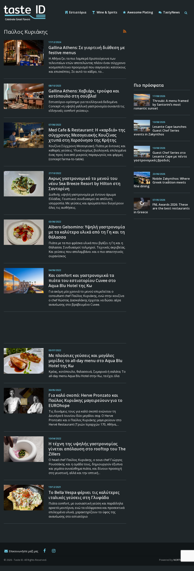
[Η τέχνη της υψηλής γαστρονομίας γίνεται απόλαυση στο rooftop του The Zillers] (24, 449)
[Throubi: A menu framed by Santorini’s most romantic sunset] (142, 100)
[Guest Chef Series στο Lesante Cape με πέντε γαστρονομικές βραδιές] (142, 152)
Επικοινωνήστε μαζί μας (23, 551)
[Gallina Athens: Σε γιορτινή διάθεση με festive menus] (24, 52)
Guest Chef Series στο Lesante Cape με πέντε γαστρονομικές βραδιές (160, 156)
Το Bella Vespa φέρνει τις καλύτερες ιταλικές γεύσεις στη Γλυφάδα (84, 495)
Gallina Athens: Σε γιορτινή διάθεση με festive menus (86, 50)
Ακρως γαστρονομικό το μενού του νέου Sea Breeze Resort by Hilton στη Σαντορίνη (84, 183)
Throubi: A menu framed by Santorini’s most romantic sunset (161, 104)
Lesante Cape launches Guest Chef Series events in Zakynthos (160, 130)
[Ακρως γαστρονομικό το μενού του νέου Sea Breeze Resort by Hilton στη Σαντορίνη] (24, 183)
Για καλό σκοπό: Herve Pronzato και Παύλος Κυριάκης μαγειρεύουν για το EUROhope (85, 400)
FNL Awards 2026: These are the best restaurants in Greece (162, 208)
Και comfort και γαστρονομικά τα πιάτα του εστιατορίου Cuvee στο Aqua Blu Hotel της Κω (82, 280)
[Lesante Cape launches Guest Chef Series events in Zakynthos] (142, 126)
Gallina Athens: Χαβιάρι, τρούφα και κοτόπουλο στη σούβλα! (83, 93)
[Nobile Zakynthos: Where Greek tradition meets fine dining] (142, 178)
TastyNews (171, 12)
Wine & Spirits (106, 12)
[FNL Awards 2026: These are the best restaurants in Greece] (142, 204)
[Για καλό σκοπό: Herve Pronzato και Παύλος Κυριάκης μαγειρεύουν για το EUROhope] (24, 400)
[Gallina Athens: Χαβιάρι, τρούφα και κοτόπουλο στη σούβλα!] (24, 96)
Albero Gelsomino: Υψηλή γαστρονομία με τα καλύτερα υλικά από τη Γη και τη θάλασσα (86, 232)
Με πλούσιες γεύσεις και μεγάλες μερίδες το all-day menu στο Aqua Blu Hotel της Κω (85, 360)
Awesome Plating (140, 12)
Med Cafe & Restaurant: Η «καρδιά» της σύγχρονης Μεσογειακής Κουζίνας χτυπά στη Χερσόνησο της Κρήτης (86, 135)
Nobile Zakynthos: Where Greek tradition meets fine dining (162, 182)
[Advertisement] (65, 326)
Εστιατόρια (77, 12)
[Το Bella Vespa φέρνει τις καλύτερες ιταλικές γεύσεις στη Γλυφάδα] (24, 497)
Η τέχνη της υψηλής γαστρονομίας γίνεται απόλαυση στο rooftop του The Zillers (87, 449)
